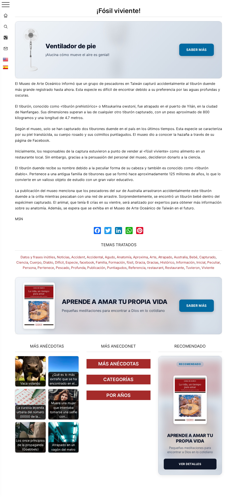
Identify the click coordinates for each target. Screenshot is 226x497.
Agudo (110, 257)
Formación (117, 262)
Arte (153, 257)
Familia (101, 262)
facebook (87, 262)
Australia (181, 257)
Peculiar (213, 262)
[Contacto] (5, 48)
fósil (130, 262)
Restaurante (174, 268)
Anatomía (124, 257)
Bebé (193, 257)
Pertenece (46, 268)
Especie (72, 262)
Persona (29, 268)
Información (185, 262)
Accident (78, 257)
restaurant (155, 268)
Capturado (207, 257)
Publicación (96, 268)
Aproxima (140, 257)
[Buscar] (5, 26)
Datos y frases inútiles (38, 257)
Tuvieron (193, 268)
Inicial (200, 262)
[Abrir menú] (5, 5)
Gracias (152, 262)
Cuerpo (35, 262)
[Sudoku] (5, 37)
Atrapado (165, 257)
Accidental (95, 257)
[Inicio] (5, 15)
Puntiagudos (117, 268)
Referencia (136, 268)
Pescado (62, 268)
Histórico (167, 262)
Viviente (208, 268)
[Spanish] (5, 67)
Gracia (140, 262)
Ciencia (22, 262)
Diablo (48, 262)
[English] (5, 59)
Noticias (63, 257)
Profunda (78, 268)
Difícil (59, 262)
